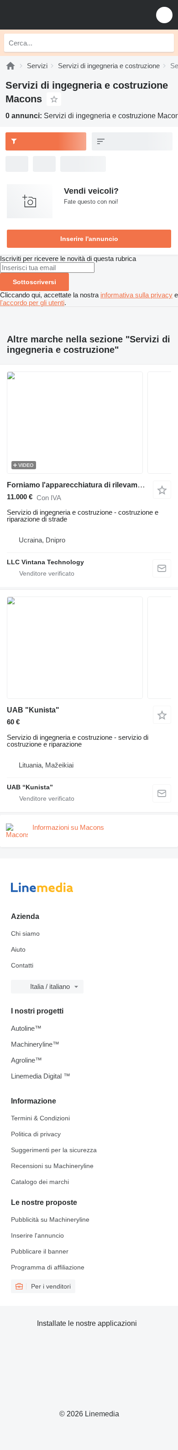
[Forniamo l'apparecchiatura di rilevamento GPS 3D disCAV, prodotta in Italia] (89, 422)
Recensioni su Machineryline (52, 1165)
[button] (164, 15)
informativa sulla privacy (136, 295)
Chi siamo (25, 933)
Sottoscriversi (34, 282)
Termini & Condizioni (40, 1118)
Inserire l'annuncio (89, 238)
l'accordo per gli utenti (32, 302)
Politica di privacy (36, 1134)
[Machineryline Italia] (63, 15)
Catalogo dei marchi (40, 1181)
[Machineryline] (10, 65)
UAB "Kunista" (33, 710)
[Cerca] (165, 43)
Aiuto (18, 949)
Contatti (22, 965)
